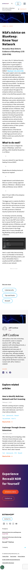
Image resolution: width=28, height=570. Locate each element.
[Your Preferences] (2, 567)
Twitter (17, 362)
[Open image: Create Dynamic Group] (14, 244)
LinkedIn (4, 364)
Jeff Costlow (13, 328)
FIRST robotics (18, 358)
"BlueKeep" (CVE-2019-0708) (15, 71)
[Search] (11, 3)
